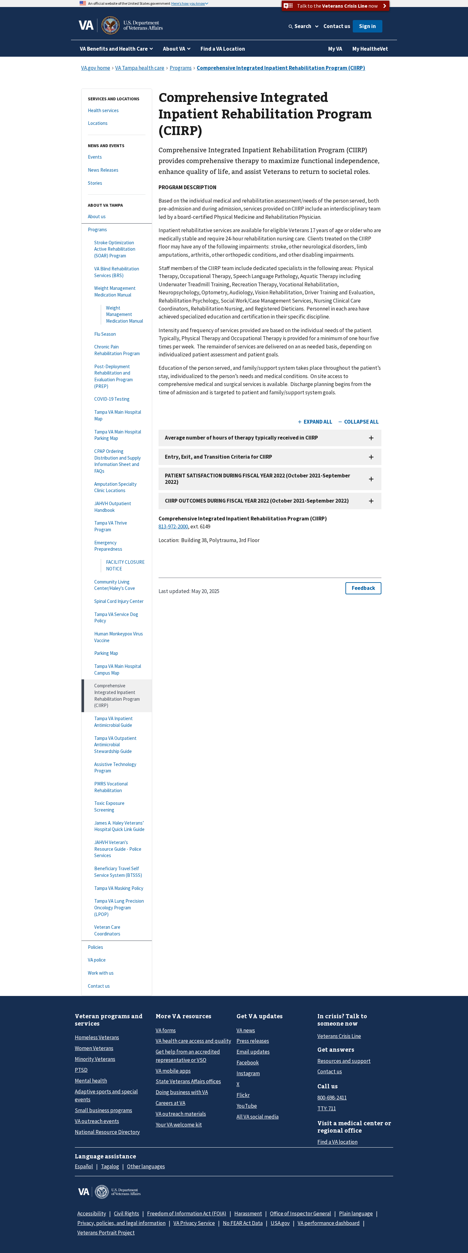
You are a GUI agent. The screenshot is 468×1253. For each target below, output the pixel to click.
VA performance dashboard (329, 1223)
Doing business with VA (182, 1092)
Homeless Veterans (97, 1037)
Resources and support (344, 1060)
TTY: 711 (326, 1108)
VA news (246, 1030)
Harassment (248, 1213)
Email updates (253, 1051)
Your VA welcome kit (179, 1124)
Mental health (91, 1080)
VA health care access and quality (193, 1040)
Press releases (253, 1040)
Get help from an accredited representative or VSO (188, 1055)
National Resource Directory (107, 1131)
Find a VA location (337, 1141)
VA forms (166, 1030)
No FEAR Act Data (243, 1223)
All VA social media (258, 1116)
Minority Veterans (95, 1059)
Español (84, 1166)
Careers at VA (170, 1102)
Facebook (248, 1062)
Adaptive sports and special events (106, 1095)
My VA (335, 48)
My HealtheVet (370, 48)
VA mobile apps (173, 1070)
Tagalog (110, 1166)
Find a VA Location (223, 48)
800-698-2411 (332, 1097)
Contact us (336, 26)
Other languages (146, 1166)
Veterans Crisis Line (339, 1036)
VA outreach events (97, 1121)
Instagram (248, 1073)
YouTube (247, 1105)
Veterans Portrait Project (106, 1232)
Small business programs (103, 1110)
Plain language (356, 1213)
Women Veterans (94, 1048)
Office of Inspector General (300, 1213)
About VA (174, 48)
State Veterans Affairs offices (188, 1081)
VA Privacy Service (194, 1223)
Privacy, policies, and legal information (121, 1223)
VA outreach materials (181, 1113)
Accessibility (91, 1213)
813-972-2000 (173, 526)
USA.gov (280, 1223)
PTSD (81, 1069)
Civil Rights (126, 1213)
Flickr (243, 1095)
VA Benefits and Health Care (114, 48)
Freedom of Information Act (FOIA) (186, 1213)
